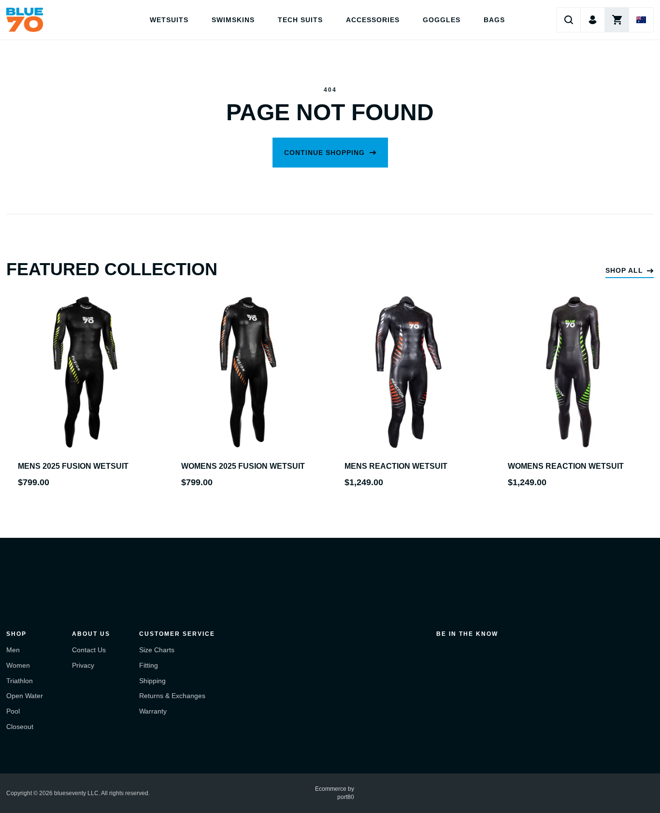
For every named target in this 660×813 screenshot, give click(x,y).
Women (18, 665)
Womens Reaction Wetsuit (566, 466)
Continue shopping (324, 152)
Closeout (19, 726)
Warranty (153, 711)
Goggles (441, 20)
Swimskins (233, 20)
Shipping (152, 681)
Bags (494, 20)
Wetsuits (169, 20)
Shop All (624, 270)
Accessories (373, 20)
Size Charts (156, 650)
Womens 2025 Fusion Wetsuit (243, 466)
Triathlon (19, 681)
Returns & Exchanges (172, 696)
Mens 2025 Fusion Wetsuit (73, 466)
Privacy (83, 665)
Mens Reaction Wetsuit (395, 466)
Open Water (24, 696)
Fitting (148, 665)
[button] (569, 20)
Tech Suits (300, 20)
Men (13, 650)
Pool (13, 711)
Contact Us (89, 650)
